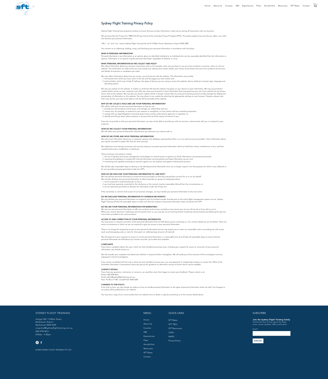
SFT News (148, 352)
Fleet (146, 340)
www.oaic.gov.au (138, 264)
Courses (147, 328)
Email (255, 329)
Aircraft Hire (149, 344)
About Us (148, 324)
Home (146, 320)
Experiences (149, 336)
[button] (218, 4)
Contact (147, 356)
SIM (145, 332)
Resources (148, 348)
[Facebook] (41, 342)
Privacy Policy (174, 340)
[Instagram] (37, 342)
